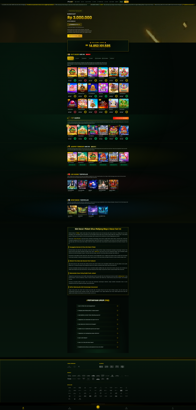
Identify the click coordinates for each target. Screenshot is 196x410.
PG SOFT (77, 58)
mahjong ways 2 (121, 276)
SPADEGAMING (98, 58)
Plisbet (77, 232)
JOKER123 (112, 58)
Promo (118, 1)
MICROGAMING (105, 58)
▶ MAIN (72, 87)
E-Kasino (112, 1)
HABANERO (84, 58)
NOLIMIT (91, 58)
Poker (95, 1)
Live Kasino (89, 1)
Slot (83, 1)
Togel (107, 1)
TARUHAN (72, 210)
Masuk (121, 1)
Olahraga (78, 1)
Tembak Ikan (101, 1)
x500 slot (97, 251)
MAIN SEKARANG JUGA (74, 35)
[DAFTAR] (98, 407)
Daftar (126, 1)
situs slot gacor (77, 238)
